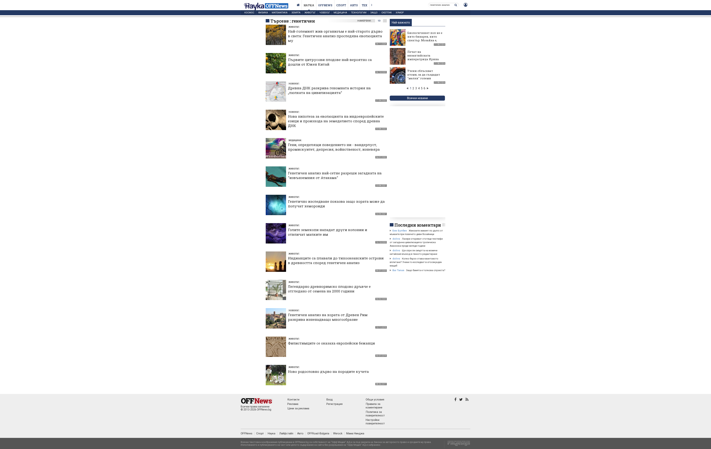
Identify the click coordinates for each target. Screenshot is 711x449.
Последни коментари (417, 225)
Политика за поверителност (375, 413)
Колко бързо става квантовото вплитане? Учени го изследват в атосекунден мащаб (416, 262)
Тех (364, 5)
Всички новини (417, 98)
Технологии (358, 12)
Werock (337, 433)
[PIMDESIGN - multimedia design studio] (457, 444)
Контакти (293, 399)
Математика (280, 12)
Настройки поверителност (375, 421)
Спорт (341, 5)
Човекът (324, 12)
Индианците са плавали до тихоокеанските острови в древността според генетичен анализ (336, 260)
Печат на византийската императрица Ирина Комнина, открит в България (423, 59)
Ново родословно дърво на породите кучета (328, 371)
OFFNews (246, 433)
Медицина (340, 12)
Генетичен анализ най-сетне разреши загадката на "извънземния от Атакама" (335, 175)
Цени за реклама (298, 408)
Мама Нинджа (355, 433)
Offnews (325, 5)
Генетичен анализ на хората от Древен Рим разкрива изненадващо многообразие (328, 317)
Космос (249, 12)
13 (379, 20)
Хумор (400, 12)
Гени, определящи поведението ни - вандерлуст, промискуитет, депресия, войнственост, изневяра (334, 147)
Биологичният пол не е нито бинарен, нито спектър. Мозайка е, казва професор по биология (424, 40)
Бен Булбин (400, 230)
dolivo (396, 238)
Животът (310, 12)
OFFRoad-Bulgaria (318, 433)
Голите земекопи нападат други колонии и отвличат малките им (327, 232)
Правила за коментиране (374, 405)
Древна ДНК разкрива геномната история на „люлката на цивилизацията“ (329, 90)
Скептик (386, 12)
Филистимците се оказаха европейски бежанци (331, 343)
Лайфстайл (286, 433)
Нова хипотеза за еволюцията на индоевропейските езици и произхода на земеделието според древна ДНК (336, 121)
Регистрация (334, 404)
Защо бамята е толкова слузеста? (425, 270)
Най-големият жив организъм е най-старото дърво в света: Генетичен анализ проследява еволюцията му (335, 36)
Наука (309, 5)
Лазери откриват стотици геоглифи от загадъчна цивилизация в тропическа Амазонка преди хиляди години (416, 242)
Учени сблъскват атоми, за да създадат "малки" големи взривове (423, 76)
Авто (354, 5)
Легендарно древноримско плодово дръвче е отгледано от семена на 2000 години (329, 288)
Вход (329, 399)
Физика (263, 12)
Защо (374, 12)
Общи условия (375, 399)
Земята (296, 12)
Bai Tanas (398, 270)
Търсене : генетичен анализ (292, 23)
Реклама (292, 404)
